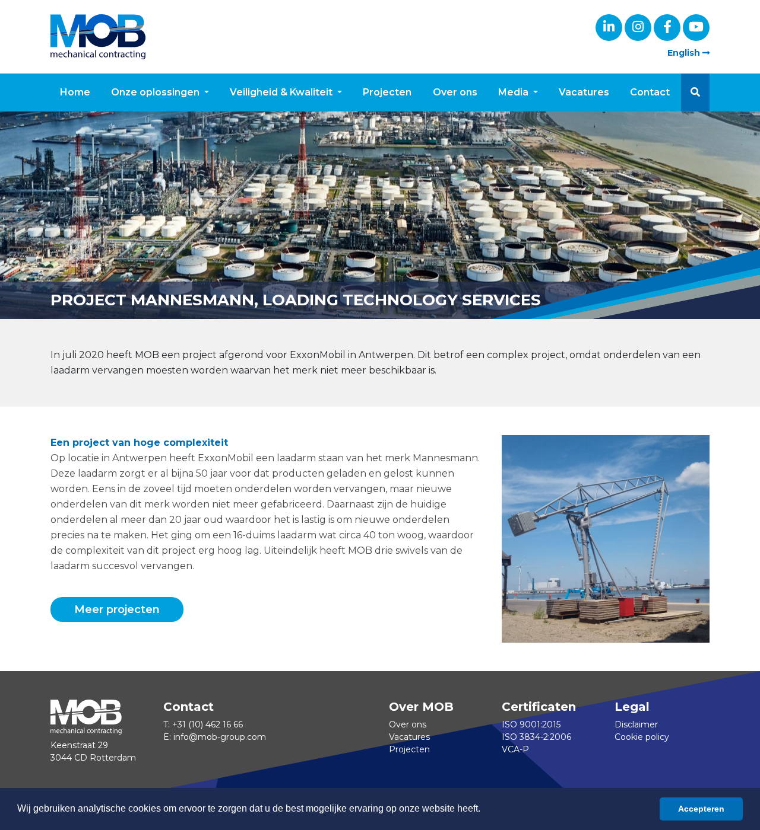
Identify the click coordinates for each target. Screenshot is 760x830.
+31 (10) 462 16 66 (207, 724)
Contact (650, 92)
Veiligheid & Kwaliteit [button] (282, 92)
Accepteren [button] (701, 808)
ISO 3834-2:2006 (536, 737)
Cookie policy (642, 737)
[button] (695, 92)
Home (75, 92)
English (684, 52)
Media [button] (514, 92)
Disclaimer (636, 724)
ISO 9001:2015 (531, 724)
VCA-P (515, 749)
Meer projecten (117, 609)
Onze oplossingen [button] (156, 92)
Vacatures (584, 92)
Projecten (387, 92)
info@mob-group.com (219, 737)
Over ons (455, 92)
